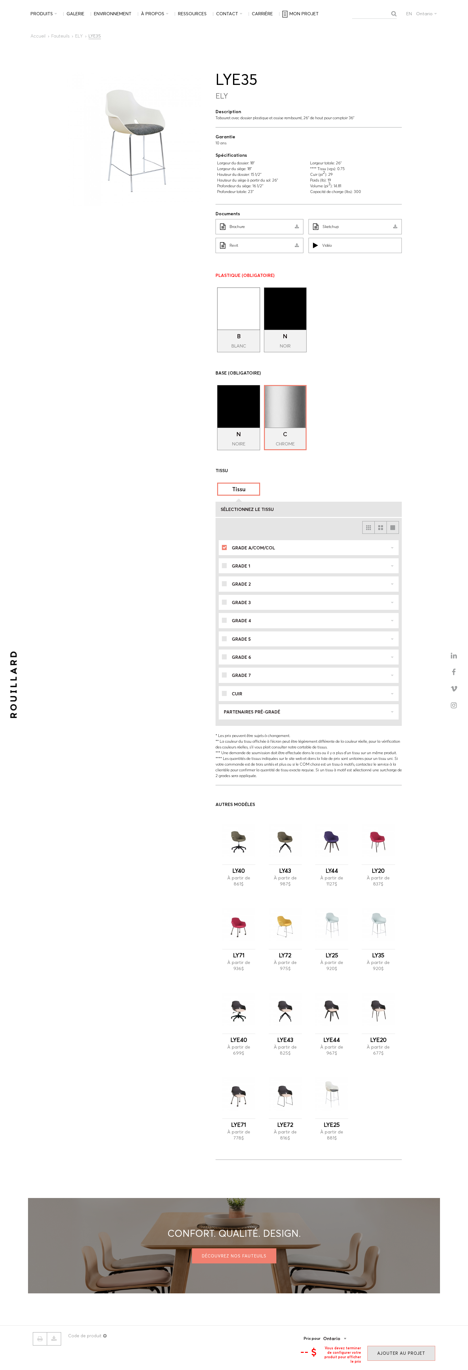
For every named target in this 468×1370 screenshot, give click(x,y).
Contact (227, 14)
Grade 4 (241, 620)
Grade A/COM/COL (253, 548)
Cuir (237, 694)
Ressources (192, 14)
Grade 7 (241, 675)
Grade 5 (241, 639)
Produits (42, 14)
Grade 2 (241, 584)
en (409, 14)
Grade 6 (241, 657)
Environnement (112, 14)
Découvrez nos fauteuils (234, 1255)
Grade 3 (241, 602)
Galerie (75, 14)
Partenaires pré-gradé (252, 712)
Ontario (424, 14)
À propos (152, 14)
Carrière (262, 14)
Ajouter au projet (401, 1353)
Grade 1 (241, 566)
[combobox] (344, 1338)
